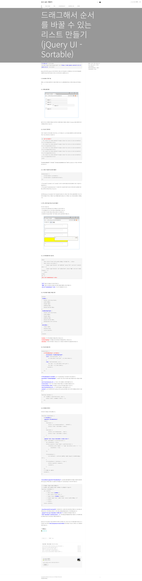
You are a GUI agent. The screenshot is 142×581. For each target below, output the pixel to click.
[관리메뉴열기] (140, 2)
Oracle (92, 63)
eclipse (97, 64)
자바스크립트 (47, 6)
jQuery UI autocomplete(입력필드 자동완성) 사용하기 (51, 551)
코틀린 (89, 63)
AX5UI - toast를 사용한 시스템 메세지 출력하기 (50, 550)
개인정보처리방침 (44, 578)
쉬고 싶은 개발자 (46, 2)
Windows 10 (98, 63)
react (89, 64)
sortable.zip (44, 530)
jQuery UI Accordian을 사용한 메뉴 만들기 (49, 547)
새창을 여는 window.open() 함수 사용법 (49, 548)
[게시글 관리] (46, 538)
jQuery (94, 64)
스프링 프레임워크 (91, 66)
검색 (97, 2)
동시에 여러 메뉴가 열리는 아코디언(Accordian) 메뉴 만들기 (52, 546)
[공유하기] (45, 538)
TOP (100, 577)
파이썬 (95, 69)
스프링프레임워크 (62, 6)
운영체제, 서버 (71, 6)
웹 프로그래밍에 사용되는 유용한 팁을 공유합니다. (51, 562)
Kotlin (92, 64)
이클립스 (97, 67)
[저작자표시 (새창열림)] (52, 538)
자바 (54, 6)
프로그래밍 (44, 544)
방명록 (78, 6)
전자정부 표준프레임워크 (92, 67)
